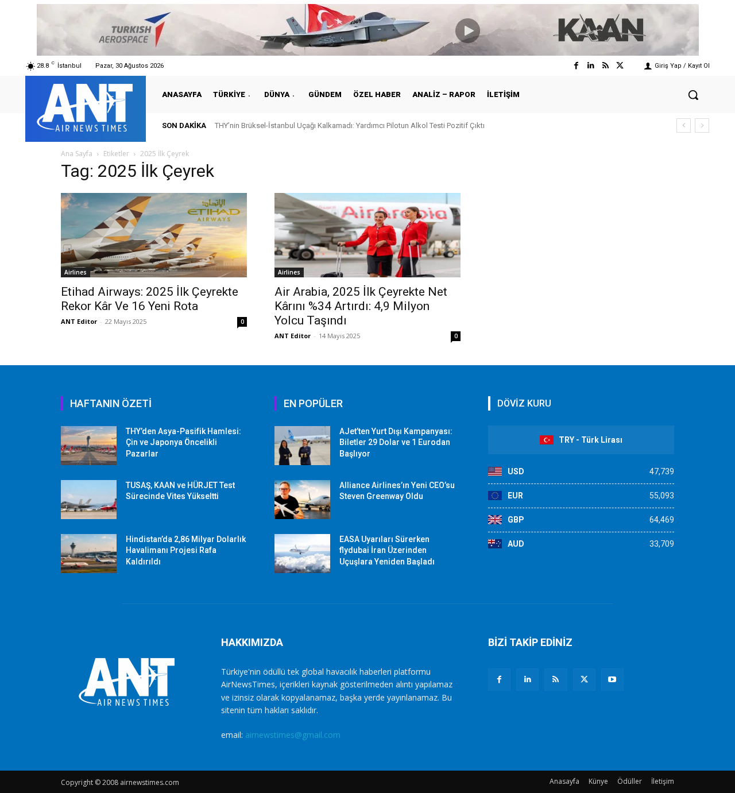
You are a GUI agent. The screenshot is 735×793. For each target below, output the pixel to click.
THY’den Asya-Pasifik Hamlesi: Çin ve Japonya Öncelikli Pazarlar (183, 442)
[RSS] (555, 679)
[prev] (683, 125)
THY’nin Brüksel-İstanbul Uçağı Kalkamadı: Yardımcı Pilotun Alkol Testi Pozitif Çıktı (350, 125)
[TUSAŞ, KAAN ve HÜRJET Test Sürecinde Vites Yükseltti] (89, 499)
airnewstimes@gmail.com (293, 734)
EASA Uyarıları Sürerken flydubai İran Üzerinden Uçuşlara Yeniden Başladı (387, 550)
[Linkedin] (590, 66)
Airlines (75, 272)
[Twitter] (620, 66)
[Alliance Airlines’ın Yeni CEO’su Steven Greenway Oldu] (302, 499)
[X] (584, 679)
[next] (702, 125)
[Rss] (605, 66)
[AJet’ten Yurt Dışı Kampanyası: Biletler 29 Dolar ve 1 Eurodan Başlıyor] (302, 445)
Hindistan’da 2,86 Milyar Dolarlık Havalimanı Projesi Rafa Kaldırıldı (186, 550)
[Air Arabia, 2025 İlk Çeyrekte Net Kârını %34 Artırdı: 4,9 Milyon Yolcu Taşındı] (367, 235)
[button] (693, 94)
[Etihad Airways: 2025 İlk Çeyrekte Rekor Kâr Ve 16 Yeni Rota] (154, 235)
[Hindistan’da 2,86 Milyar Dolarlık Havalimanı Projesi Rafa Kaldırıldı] (89, 553)
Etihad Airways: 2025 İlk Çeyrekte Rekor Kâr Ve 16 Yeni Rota (149, 299)
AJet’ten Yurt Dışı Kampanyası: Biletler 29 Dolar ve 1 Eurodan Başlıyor (395, 442)
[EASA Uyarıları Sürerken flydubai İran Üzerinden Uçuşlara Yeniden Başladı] (302, 553)
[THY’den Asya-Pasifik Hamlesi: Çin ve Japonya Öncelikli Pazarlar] (89, 445)
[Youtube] (612, 679)
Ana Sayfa (76, 153)
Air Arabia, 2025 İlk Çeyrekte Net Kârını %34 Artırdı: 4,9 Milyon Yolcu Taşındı (360, 306)
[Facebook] (576, 66)
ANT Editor (79, 321)
